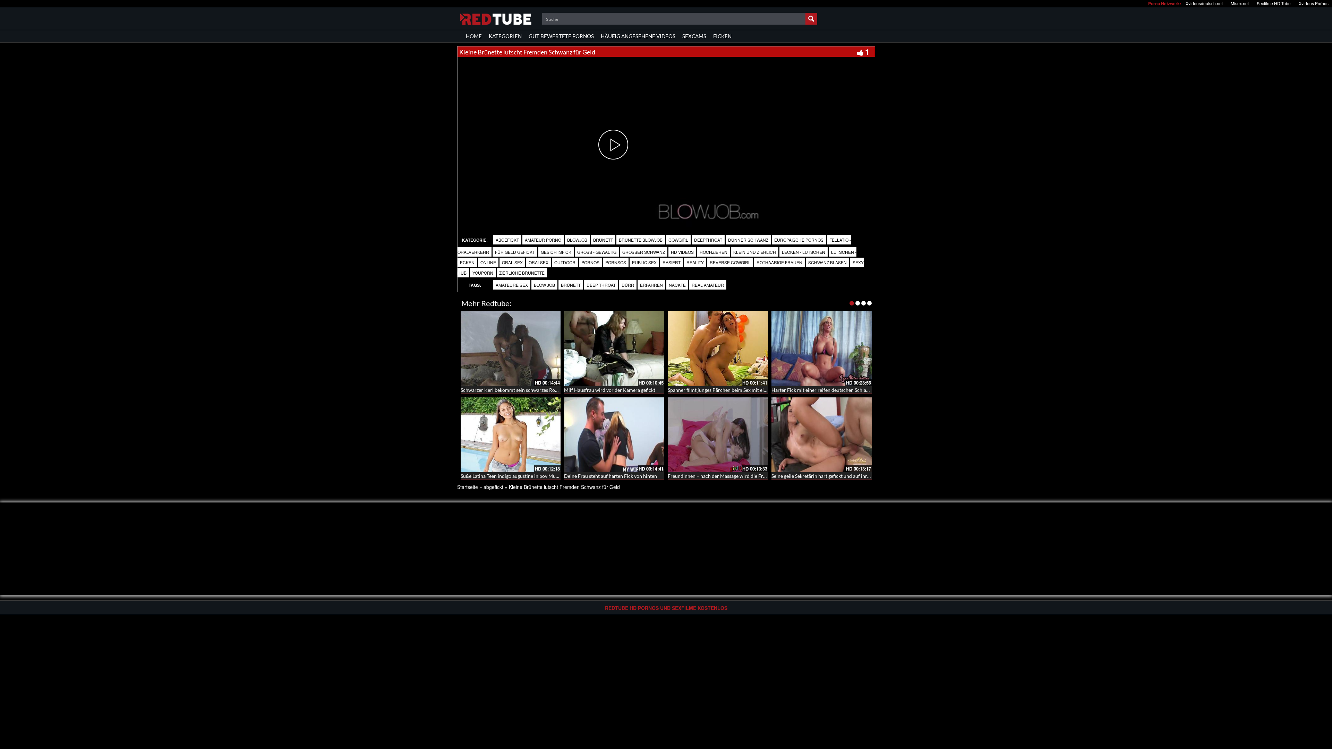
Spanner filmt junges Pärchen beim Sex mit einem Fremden (731, 390)
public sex (644, 262)
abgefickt (507, 240)
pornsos (615, 262)
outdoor (564, 262)
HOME (474, 36)
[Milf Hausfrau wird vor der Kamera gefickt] (614, 348)
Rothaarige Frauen (779, 262)
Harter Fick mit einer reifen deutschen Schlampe (823, 390)
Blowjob (577, 240)
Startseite (467, 486)
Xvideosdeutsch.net (1204, 3)
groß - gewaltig (596, 252)
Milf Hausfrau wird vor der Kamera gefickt (609, 390)
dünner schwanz (748, 240)
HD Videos (682, 252)
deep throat (601, 285)
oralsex (538, 262)
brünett (603, 240)
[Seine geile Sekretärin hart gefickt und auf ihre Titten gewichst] (821, 435)
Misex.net (1240, 3)
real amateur (708, 285)
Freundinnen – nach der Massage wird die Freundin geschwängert (738, 476)
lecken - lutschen (803, 252)
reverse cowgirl (730, 262)
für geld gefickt (515, 252)
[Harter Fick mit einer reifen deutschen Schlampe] (821, 348)
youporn (482, 273)
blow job (544, 285)
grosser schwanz (643, 252)
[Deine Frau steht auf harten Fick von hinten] (614, 435)
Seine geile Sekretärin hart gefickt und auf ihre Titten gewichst (837, 476)
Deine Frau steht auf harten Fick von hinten (610, 476)
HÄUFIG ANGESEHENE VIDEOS (638, 36)
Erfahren (651, 285)
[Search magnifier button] (811, 19)
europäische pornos (798, 240)
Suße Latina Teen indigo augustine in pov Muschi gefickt (520, 476)
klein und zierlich (754, 252)
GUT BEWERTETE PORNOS (561, 36)
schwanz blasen (827, 262)
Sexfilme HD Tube (1274, 3)
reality (695, 262)
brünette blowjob (641, 240)
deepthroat (708, 240)
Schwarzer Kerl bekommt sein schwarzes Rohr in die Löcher (525, 390)
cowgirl (678, 240)
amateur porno (543, 240)
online (488, 262)
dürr (628, 285)
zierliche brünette (522, 273)
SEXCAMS (694, 36)
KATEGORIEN (505, 36)
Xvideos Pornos (1314, 3)
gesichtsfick (556, 252)
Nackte (677, 285)
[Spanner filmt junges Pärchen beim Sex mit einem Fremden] (718, 348)
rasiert (672, 262)
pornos (590, 262)
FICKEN (722, 36)
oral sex (512, 262)
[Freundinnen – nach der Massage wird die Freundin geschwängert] (718, 435)
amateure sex (512, 285)
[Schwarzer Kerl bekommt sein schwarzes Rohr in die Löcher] (511, 348)
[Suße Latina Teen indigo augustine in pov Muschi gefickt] (511, 435)
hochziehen (713, 252)
